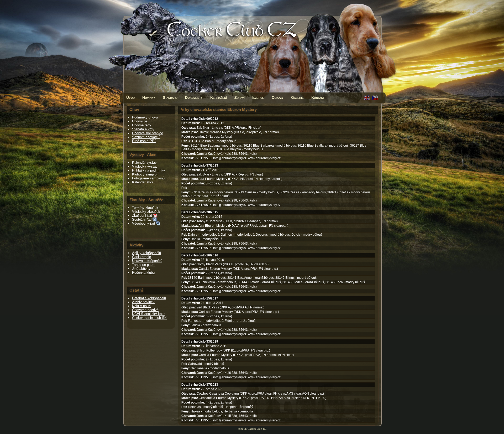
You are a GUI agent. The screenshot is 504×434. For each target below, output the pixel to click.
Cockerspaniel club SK (149, 318)
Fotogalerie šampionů (148, 178)
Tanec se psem (143, 265)
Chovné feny (141, 125)
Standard (170, 97)
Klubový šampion (145, 174)
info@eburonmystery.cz (229, 158)
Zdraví (239, 97)
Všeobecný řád (143, 223)
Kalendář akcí (142, 182)
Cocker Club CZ (257, 428)
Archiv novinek (143, 302)
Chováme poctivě (145, 310)
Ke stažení (218, 97)
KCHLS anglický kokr (148, 314)
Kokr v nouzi (141, 306)
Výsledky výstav (145, 166)
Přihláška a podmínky (148, 170)
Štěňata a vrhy (143, 129)
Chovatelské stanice (147, 133)
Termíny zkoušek (145, 208)
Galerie (297, 97)
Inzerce (258, 97)
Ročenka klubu (143, 273)
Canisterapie (141, 257)
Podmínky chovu (145, 117)
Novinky (148, 97)
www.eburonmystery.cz (264, 158)
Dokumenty (194, 97)
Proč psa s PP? (144, 141)
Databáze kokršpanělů (149, 298)
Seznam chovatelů (146, 137)
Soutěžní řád (141, 219)
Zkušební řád (142, 216)
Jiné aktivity (141, 269)
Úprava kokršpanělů (147, 261)
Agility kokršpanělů (146, 253)
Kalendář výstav (144, 162)
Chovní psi (140, 121)
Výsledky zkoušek (146, 212)
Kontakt (317, 97)
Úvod (130, 97)
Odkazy (278, 97)
